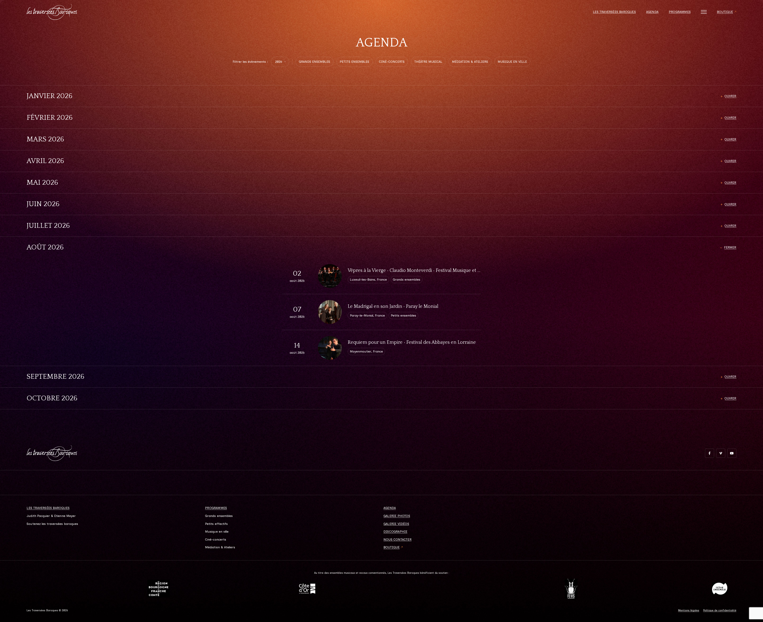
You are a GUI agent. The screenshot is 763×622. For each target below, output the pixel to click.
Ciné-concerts (215, 539)
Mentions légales (688, 610)
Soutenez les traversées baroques (52, 524)
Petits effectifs (216, 524)
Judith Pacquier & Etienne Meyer (51, 516)
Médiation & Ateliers (220, 547)
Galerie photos (396, 516)
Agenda (652, 12)
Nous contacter (397, 539)
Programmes (680, 12)
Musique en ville (217, 531)
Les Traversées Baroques (614, 12)
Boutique (725, 12)
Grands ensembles (219, 516)
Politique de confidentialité (719, 610)
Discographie (395, 531)
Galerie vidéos (396, 524)
